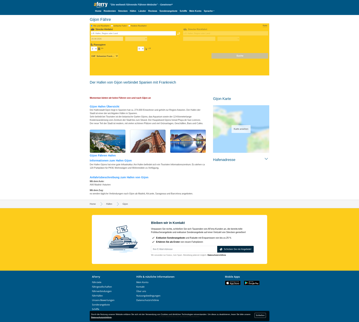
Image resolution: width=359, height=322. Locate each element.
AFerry (96, 276)
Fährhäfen (97, 295)
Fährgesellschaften (102, 286)
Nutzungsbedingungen (148, 295)
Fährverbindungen (102, 291)
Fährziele (96, 282)
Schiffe (183, 11)
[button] (209, 11)
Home (98, 11)
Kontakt (140, 286)
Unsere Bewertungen (103, 300)
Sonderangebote (168, 11)
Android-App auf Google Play (252, 283)
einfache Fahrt (120, 26)
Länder (142, 11)
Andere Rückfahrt (139, 26)
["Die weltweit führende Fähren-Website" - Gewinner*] (101, 4)
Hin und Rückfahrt (101, 26)
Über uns (141, 291)
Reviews (152, 11)
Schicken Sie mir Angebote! (237, 249)
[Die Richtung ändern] (178, 34)
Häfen (133, 11)
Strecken (123, 11)
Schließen (260, 315)
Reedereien (110, 11)
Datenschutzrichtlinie (217, 255)
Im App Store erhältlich (233, 283)
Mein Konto (195, 11)
